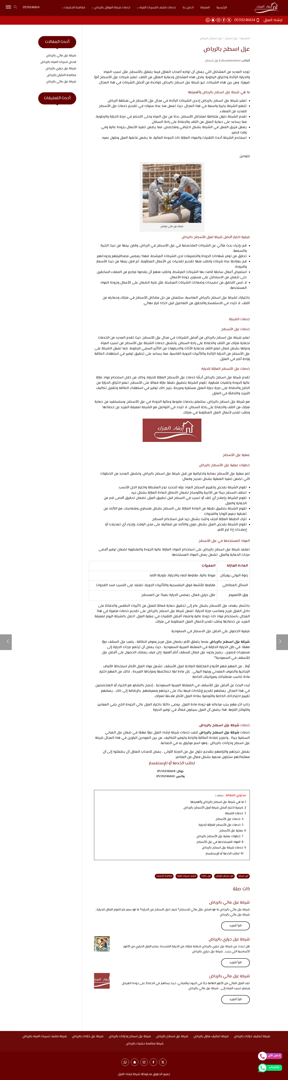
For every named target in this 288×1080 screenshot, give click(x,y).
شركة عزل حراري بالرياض (229, 939)
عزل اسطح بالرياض (217, 549)
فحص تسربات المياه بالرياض (58, 62)
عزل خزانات (206, 876)
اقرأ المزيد (235, 925)
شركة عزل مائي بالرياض (229, 903)
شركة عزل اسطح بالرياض (217, 298)
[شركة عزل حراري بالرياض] (102, 944)
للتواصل (245, 156)
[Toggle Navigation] (8, 8)
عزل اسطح (212, 60)
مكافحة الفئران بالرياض (61, 75)
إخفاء (220, 796)
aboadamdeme (231, 60)
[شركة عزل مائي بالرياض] (102, 981)
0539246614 (31, 7)
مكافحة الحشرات (164, 876)
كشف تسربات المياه (186, 876)
